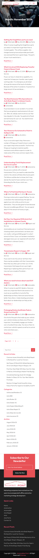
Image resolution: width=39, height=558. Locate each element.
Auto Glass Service (13, 413)
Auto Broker (10, 399)
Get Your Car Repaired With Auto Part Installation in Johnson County (18, 220)
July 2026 (10, 426)
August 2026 (11, 422)
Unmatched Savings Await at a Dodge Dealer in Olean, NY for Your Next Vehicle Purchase (20, 377)
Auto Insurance (11, 416)
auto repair (8, 513)
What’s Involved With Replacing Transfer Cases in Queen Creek (19, 68)
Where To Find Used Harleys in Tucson (18, 192)
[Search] (33, 350)
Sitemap (23, 555)
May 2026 (10, 432)
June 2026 (10, 429)
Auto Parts (31, 42)
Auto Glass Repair (12, 409)
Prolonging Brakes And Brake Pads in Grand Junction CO (17, 311)
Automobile (9, 106)
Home (6, 505)
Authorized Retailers (13, 392)
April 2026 (10, 436)
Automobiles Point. (23, 553)
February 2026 (11, 442)
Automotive (9, 137)
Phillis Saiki (11, 42)
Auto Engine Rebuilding (14, 406)
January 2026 (11, 446)
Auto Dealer (11, 403)
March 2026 (10, 439)
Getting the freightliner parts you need (18, 40)
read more (7, 61)
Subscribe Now (20, 473)
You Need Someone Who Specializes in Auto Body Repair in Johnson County (18, 100)
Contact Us (7, 520)
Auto (8, 396)
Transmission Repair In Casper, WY (17, 251)
